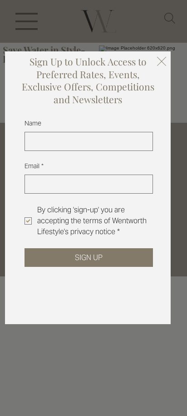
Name (33, 123)
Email (34, 166)
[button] (161, 62)
